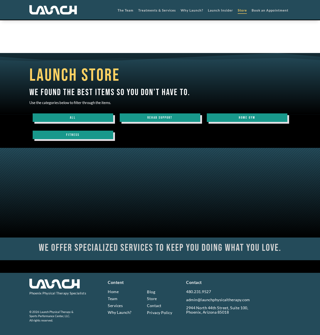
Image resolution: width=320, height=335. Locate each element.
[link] (53, 9)
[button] (34, 301)
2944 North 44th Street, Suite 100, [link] (217, 308)
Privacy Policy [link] (159, 312)
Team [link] (112, 298)
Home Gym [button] (247, 118)
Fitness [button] (72, 135)
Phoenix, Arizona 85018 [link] (207, 312)
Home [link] (113, 291)
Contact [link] (154, 305)
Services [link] (115, 305)
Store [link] (152, 298)
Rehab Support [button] (159, 118)
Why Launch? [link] (119, 312)
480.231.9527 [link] (198, 291)
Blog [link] (151, 292)
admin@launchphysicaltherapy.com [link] (218, 299)
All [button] (73, 118)
